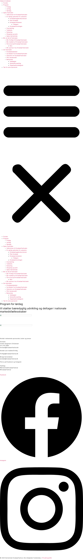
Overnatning (10, 28)
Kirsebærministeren (16, 22)
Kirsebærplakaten (11, 51)
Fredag (8, 7)
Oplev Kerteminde (11, 36)
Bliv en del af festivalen (10, 38)
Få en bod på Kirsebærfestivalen (16, 44)
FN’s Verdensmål (11, 57)
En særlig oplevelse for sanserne (16, 16)
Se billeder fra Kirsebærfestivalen (16, 53)
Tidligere (15, 24)
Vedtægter (13, 61)
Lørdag (8, 9)
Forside (5, 3)
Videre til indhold (5, 1)
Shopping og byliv (12, 34)
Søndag (8, 11)
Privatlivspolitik (47, 558)
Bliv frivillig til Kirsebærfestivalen (16, 40)
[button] (41, 152)
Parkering (9, 32)
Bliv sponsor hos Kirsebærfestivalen (17, 48)
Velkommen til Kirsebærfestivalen (16, 14)
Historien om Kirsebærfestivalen (16, 55)
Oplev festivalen (8, 12)
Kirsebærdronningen (16, 26)
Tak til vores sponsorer (10, 67)
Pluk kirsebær (14, 20)
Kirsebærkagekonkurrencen (18, 18)
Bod (11, 46)
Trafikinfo (9, 30)
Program (6, 5)
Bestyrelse (9, 59)
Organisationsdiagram (16, 65)
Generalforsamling (15, 63)
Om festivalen (7, 50)
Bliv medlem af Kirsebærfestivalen (17, 42)
